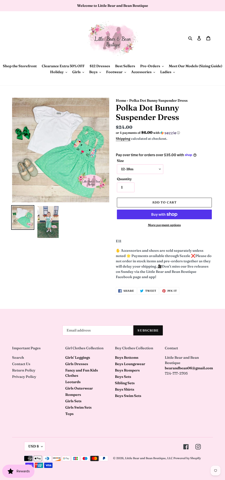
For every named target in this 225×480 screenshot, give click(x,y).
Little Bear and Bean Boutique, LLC (149, 458)
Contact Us (21, 364)
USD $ (33, 446)
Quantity (124, 179)
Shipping (123, 138)
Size (120, 160)
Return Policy (23, 370)
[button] (148, 132)
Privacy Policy (24, 376)
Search (18, 357)
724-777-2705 (176, 373)
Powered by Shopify (187, 458)
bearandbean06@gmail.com (189, 368)
